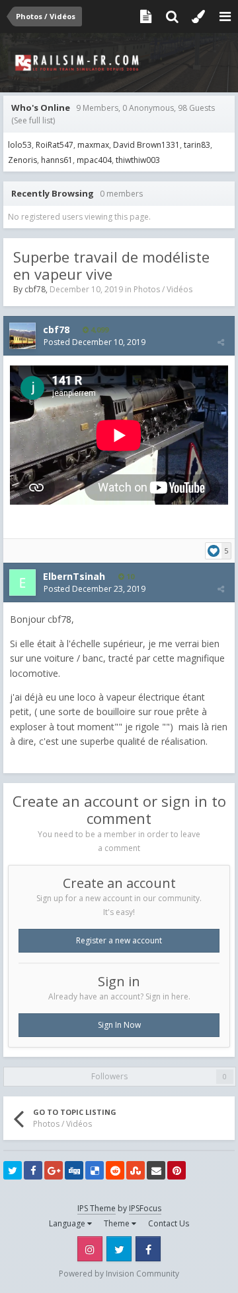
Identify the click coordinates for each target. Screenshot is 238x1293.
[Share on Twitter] (12, 1170)
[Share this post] (221, 342)
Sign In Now (119, 1024)
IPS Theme (96, 1208)
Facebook (148, 1248)
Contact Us (168, 1223)
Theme (118, 1223)
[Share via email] (156, 1170)
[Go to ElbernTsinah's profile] (22, 582)
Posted (94, 342)
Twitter (119, 1248)
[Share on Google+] (53, 1170)
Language (68, 1223)
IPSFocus (145, 1208)
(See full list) (33, 120)
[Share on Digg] (74, 1170)
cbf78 (35, 289)
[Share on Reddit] (115, 1170)
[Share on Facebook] (33, 1170)
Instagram (89, 1248)
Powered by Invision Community (119, 1273)
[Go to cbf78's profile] (22, 336)
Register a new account (119, 940)
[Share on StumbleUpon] (135, 1170)
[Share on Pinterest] (176, 1170)
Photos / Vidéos (163, 289)
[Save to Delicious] (94, 1170)
